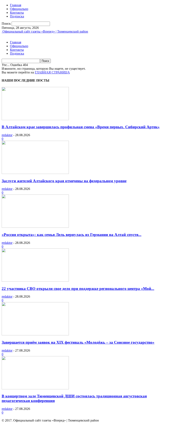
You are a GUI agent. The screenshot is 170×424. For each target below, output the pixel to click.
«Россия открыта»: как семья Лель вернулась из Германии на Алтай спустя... (71, 234)
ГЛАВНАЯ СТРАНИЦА (52, 72)
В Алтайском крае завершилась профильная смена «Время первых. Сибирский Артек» (81, 127)
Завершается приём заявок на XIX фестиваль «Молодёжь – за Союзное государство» (78, 342)
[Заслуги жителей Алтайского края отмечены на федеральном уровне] (35, 173)
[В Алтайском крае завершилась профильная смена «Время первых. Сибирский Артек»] (35, 119)
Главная (15, 5)
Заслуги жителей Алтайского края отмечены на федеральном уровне (64, 181)
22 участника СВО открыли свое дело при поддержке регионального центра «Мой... (78, 288)
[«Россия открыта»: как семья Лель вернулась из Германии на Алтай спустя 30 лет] (35, 226)
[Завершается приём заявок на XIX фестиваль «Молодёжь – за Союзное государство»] (35, 334)
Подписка (17, 16)
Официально (19, 9)
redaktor (7, 135)
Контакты (17, 12)
